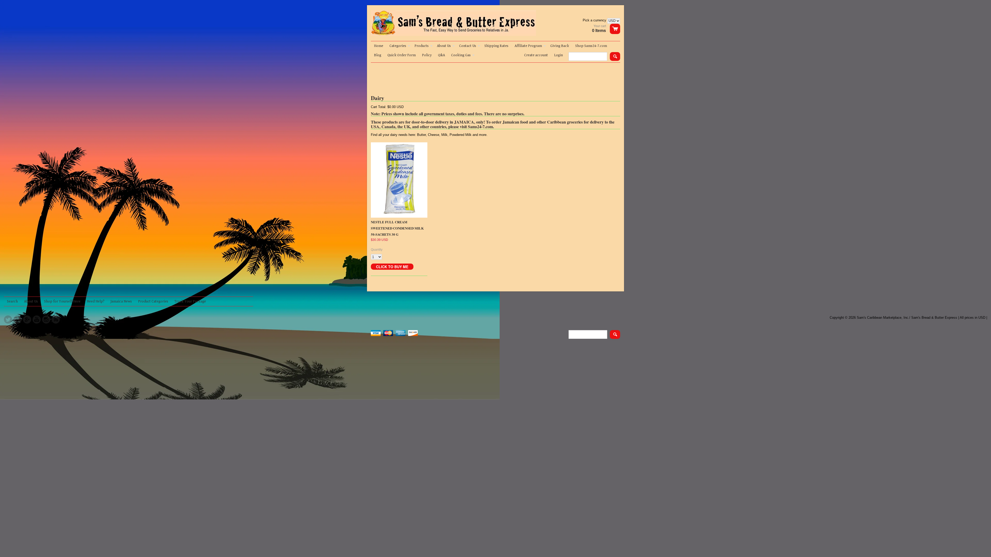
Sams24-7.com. (481, 126)
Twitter (8, 319)
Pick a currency (595, 20)
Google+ (27, 319)
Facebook (17, 319)
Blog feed (56, 319)
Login (558, 55)
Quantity (376, 249)
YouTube (37, 319)
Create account (536, 55)
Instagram (46, 319)
